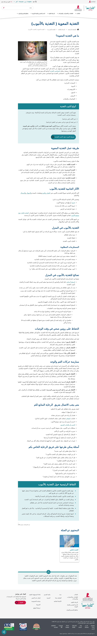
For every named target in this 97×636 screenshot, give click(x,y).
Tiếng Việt (74, 625)
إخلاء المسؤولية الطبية (34, 594)
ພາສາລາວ (53, 625)
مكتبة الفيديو (47, 594)
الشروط (38, 604)
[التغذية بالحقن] (69, 548)
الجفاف (68, 418)
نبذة (60, 594)
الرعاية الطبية (52, 13)
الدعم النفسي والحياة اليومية (38, 13)
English (29, 1)
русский (56, 627)
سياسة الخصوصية (36, 601)
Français (21, 1)
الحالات (78, 13)
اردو (25, 1)
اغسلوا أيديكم (71, 282)
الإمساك (23, 193)
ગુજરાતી (80, 627)
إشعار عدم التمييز (36, 598)
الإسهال (28, 193)
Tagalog (67, 627)
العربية (86, 625)
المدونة (48, 598)
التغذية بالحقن (74, 550)
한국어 (67, 625)
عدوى (73, 202)
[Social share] (4, 632)
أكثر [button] (16, 1)
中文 (81, 625)
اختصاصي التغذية (55, 71)
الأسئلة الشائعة (57, 601)
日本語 (73, 627)
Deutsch (87, 627)
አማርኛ (93, 627)
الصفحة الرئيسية (72, 29)
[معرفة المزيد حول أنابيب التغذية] (63, 135)
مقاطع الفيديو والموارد (23, 13)
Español (93, 625)
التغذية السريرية (51, 29)
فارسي (93, 628)
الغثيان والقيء (46, 193)
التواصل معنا (58, 598)
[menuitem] (20, 602)
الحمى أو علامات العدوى (67, 425)
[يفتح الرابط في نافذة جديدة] (36, 627)
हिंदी (61, 627)
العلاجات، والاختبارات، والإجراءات (65, 13)
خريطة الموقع (36, 608)
